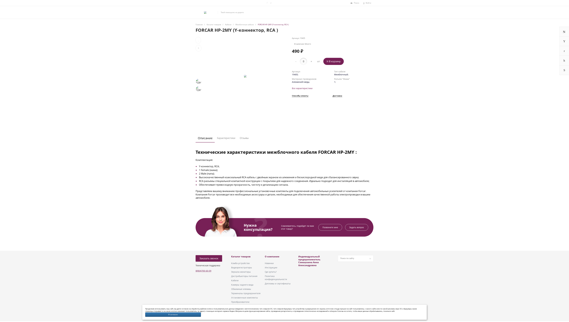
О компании (272, 256)
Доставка (337, 96)
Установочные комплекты (244, 297)
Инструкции (271, 267)
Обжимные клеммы (241, 289)
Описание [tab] (205, 138)
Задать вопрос (356, 227)
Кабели (235, 280)
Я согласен (173, 314)
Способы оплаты (300, 96)
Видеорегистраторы (241, 267)
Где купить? (270, 271)
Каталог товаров (241, 256)
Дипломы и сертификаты (278, 283)
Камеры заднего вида (242, 284)
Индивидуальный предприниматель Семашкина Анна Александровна (309, 261)
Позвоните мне (330, 227)
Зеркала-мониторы (241, 271)
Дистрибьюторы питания (244, 276)
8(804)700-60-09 (203, 270)
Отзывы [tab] (244, 138)
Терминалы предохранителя (245, 293)
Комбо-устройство (240, 263)
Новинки (269, 263)
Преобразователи (240, 302)
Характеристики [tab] (226, 138)
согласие (185, 309)
